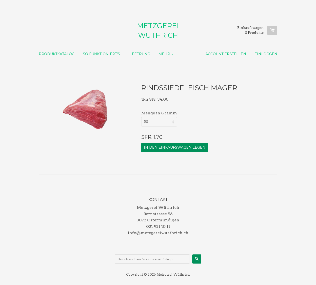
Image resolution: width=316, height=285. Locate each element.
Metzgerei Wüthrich (158, 30)
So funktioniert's (101, 54)
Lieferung (139, 54)
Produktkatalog (57, 54)
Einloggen (266, 54)
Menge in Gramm (159, 113)
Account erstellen (225, 54)
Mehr (164, 54)
